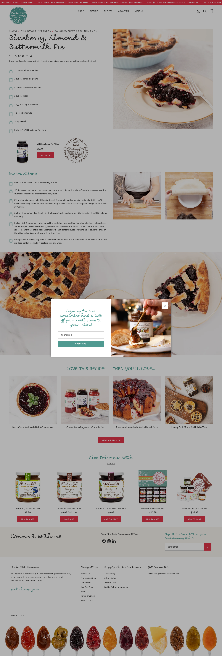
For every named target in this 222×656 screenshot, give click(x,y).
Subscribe (80, 344)
